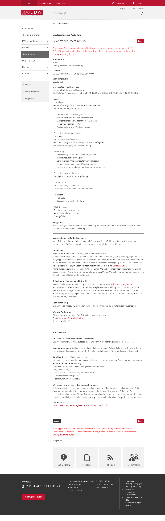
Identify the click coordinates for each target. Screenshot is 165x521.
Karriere (25, 73)
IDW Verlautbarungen (32, 41)
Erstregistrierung (60, 54)
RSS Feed (110, 465)
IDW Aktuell (27, 29)
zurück (57, 421)
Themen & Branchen (31, 35)
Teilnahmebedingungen (121, 284)
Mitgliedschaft (28, 61)
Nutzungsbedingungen (133, 484)
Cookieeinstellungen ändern (133, 504)
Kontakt (141, 9)
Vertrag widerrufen (33, 497)
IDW (54, 23)
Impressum (129, 481)
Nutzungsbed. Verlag (133, 486)
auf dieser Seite (119, 266)
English (122, 9)
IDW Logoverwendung (133, 497)
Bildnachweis (130, 492)
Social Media (63, 465)
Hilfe (127, 500)
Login (140, 41)
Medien (25, 47)
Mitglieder (29, 99)
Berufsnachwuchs (32, 92)
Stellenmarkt (133, 465)
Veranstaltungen (29, 54)
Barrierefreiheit (131, 495)
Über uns (26, 67)
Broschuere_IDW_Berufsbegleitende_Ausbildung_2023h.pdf (80, 405)
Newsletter (87, 465)
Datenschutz (130, 489)
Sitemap (132, 9)
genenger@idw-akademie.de (72, 318)
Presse (28, 85)
